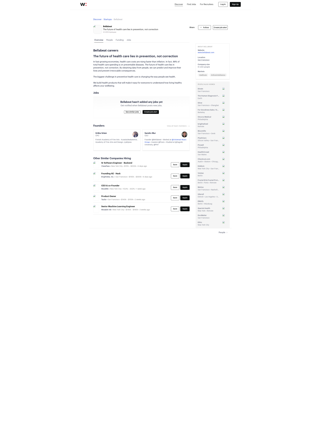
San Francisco (203, 60)
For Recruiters (206, 4)
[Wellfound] (83, 4)
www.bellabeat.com (206, 52)
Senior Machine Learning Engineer (118, 207)
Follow (206, 27)
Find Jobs (191, 4)
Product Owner (108, 196)
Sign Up (235, 4)
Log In (223, 4)
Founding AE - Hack (111, 174)
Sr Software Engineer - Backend (116, 163)
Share (191, 27)
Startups (108, 19)
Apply (184, 165)
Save (175, 165)
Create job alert (220, 27)
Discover (179, 4)
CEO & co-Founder (110, 186)
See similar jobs (132, 112)
